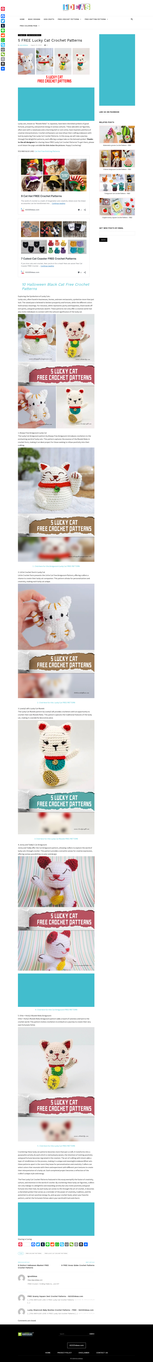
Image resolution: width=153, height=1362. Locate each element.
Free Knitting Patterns (97, 20)
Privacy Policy (64, 1353)
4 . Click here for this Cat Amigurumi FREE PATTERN (56, 1009)
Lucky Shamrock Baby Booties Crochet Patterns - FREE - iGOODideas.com (60, 1310)
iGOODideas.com (76, 1345)
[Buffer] (2, 63)
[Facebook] (2, 16)
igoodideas (24, 45)
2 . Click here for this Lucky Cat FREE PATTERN (56, 702)
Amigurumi (22, 35)
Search (91, 1334)
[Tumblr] (2, 25)
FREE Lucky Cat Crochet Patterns (56, 1253)
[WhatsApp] (2, 40)
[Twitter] (2, 21)
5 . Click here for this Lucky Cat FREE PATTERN (56, 1146)
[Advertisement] (56, 104)
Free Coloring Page (30, 27)
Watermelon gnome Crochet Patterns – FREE (117, 145)
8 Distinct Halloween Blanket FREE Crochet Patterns (33, 1266)
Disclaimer (84, 1353)
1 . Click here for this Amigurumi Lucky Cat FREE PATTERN (56, 566)
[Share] (2, 68)
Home (22, 19)
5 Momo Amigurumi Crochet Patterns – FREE (117, 169)
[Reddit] (2, 35)
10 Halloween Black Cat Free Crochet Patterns (55, 286)
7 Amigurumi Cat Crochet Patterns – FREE (117, 193)
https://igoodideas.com (34, 1280)
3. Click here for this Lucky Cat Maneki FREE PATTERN (56, 839)
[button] (131, 19)
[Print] (2, 59)
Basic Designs (34, 19)
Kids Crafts (49, 19)
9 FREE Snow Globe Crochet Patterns (77, 1265)
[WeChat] (2, 54)
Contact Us (102, 1353)
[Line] (2, 30)
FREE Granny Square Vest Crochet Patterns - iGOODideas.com (55, 1296)
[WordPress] (2, 49)
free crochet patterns (33, 1253)
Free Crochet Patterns (70, 20)
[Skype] (2, 44)
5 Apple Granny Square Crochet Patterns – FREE (117, 218)
